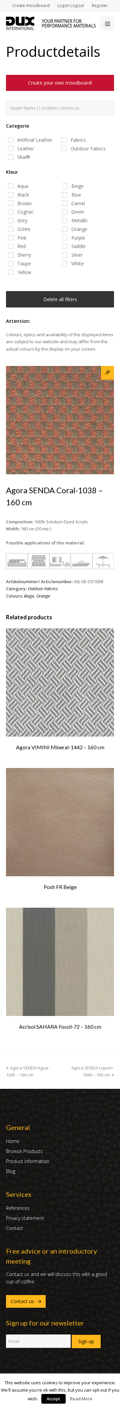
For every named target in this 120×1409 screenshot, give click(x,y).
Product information (27, 1161)
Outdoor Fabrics (43, 589)
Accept (53, 1399)
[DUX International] (51, 23)
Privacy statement (25, 1218)
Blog (10, 1171)
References (18, 1208)
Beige (29, 596)
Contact (14, 1228)
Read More (81, 1399)
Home (12, 1141)
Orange (43, 596)
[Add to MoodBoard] (107, 373)
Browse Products (24, 1151)
